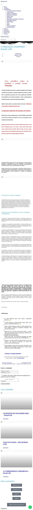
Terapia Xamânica (11, 25)
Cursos (5, 28)
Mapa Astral (10, 16)
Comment (3, 381)
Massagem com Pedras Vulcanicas (15, 19)
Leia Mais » (6, 418)
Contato (6, 34)
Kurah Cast (6, 32)
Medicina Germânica (12, 15)
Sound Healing (10, 27)
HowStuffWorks (17, 288)
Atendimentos (7, 9)
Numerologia (10, 21)
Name (2, 371)
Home (5, 6)
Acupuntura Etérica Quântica (14, 11)
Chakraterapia (10, 12)
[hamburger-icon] (1, 4)
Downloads (6, 31)
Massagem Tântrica (11, 20)
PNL (8, 23)
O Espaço (6, 8)
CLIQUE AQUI (20, 358)
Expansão (6, 29)
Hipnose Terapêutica (12, 13)
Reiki (8, 24)
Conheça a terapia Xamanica (13, 353)
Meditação (9, 17)
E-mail (2, 372)
